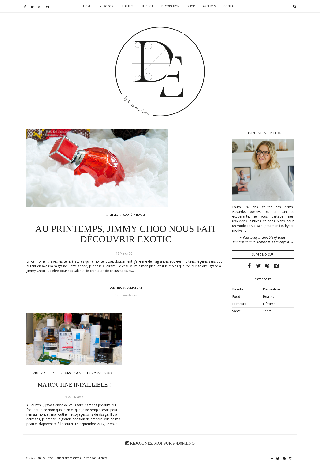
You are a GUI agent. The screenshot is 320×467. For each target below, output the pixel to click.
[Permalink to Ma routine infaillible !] (74, 339)
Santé (236, 311)
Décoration (271, 289)
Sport (267, 311)
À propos (106, 6)
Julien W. (102, 457)
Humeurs (239, 303)
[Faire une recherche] (294, 6)
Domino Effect (44, 457)
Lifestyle (147, 6)
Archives (209, 6)
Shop (191, 6)
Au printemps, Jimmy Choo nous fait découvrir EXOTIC (125, 233)
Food (236, 296)
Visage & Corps (104, 373)
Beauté (127, 214)
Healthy (127, 6)
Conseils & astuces (76, 373)
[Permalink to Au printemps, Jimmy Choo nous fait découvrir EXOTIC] (125, 168)
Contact (230, 6)
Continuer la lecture (125, 287)
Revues (140, 214)
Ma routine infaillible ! (74, 385)
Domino (160, 41)
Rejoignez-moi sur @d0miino (162, 443)
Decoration (170, 6)
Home (87, 6)
